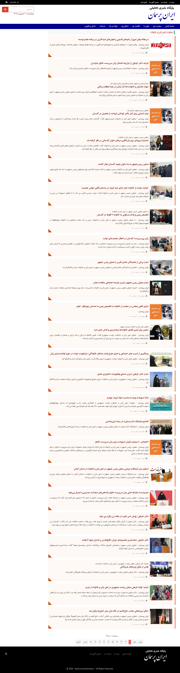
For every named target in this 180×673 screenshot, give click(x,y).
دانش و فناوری (90, 26)
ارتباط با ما (164, 2)
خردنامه (102, 26)
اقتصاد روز (136, 26)
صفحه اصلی (169, 26)
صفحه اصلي (126, 654)
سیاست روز (157, 26)
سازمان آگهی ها (154, 2)
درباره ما (171, 2)
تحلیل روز (124, 26)
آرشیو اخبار (144, 2)
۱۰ (91, 642)
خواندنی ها (113, 26)
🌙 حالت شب (14, 2)
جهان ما (146, 26)
